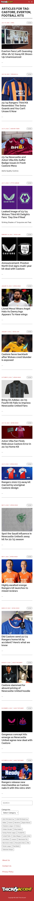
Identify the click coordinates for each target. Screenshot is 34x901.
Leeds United (26, 836)
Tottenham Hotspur (7, 849)
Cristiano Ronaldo (7, 829)
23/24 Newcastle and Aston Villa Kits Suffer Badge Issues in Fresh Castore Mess (14, 161)
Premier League (6, 846)
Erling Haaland (18, 829)
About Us (6, 860)
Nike (28, 843)
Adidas (4, 822)
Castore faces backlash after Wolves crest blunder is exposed (16, 357)
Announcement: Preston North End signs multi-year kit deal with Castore (17, 266)
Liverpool (13, 839)
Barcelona (17, 822)
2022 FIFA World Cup (8, 819)
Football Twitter (6, 836)
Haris (12, 22)
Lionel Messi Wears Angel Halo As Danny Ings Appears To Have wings (16, 311)
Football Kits (21, 832)
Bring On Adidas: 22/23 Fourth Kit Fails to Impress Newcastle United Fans (16, 403)
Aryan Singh (17, 286)
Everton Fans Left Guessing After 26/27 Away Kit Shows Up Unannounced (17, 54)
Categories (6, 810)
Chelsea (17, 826)
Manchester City (23, 839)
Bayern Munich (26, 822)
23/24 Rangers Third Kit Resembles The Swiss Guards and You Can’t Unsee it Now (15, 107)
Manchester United (7, 843)
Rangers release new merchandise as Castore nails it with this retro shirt (16, 785)
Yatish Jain (17, 234)
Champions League (7, 826)
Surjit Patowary (17, 662)
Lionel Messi (5, 839)
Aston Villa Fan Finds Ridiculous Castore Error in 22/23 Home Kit (16, 444)
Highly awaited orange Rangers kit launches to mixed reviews (15, 588)
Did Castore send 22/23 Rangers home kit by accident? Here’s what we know (16, 641)
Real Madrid (16, 846)
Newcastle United (20, 843)
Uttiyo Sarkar (14, 183)
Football (29, 22)
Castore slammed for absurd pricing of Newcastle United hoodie (16, 688)
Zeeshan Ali (14, 74)
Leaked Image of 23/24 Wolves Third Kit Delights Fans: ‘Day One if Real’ (16, 214)
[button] (29, 2)
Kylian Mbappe (17, 836)
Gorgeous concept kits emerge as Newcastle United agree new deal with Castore (17, 738)
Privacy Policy (7, 872)
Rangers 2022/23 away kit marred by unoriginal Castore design (16, 485)
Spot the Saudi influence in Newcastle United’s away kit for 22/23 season (17, 536)
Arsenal (10, 822)
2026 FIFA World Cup (22, 819)
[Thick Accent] (7, 2)
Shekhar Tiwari (14, 128)
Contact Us (6, 866)
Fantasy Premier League (9, 832)
